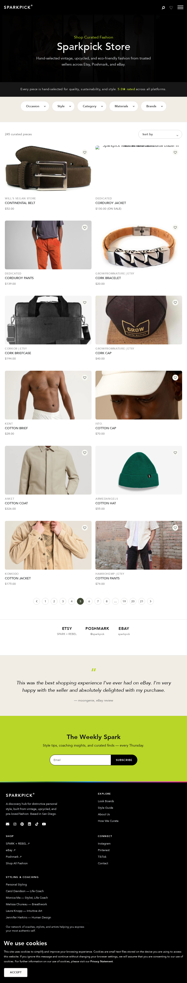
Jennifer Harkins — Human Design (28, 917)
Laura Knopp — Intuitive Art (24, 911)
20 (133, 601)
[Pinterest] (22, 824)
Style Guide (105, 808)
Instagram (104, 844)
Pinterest (104, 850)
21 (141, 601)
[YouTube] (44, 824)
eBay (11, 850)
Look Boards (106, 801)
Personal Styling (16, 884)
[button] (85, 152)
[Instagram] (15, 824)
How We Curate (108, 821)
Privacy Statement (101, 961)
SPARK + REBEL (18, 844)
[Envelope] (7, 824)
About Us (104, 814)
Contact (103, 863)
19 (124, 601)
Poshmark (14, 857)
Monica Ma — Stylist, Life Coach (27, 898)
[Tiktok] (36, 824)
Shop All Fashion (17, 863)
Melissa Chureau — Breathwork (26, 904)
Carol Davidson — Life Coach (25, 891)
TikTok (102, 857)
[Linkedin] (29, 824)
